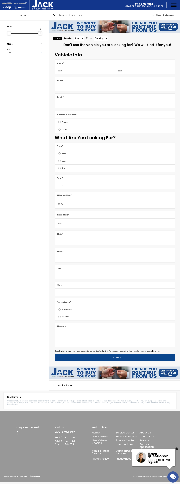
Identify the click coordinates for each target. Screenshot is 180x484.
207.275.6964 (144, 4)
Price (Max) (63, 214)
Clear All (57, 38)
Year (60, 178)
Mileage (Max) (64, 195)
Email (60, 97)
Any (63, 168)
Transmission (64, 302)
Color (60, 285)
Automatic (67, 309)
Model (60, 251)
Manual (65, 317)
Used (64, 161)
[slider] (9, 33)
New (64, 153)
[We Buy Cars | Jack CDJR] (114, 26)
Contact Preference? (67, 114)
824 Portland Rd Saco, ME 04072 (144, 6)
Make (60, 234)
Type (60, 146)
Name (60, 63)
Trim (59, 268)
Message (61, 326)
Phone (60, 80)
